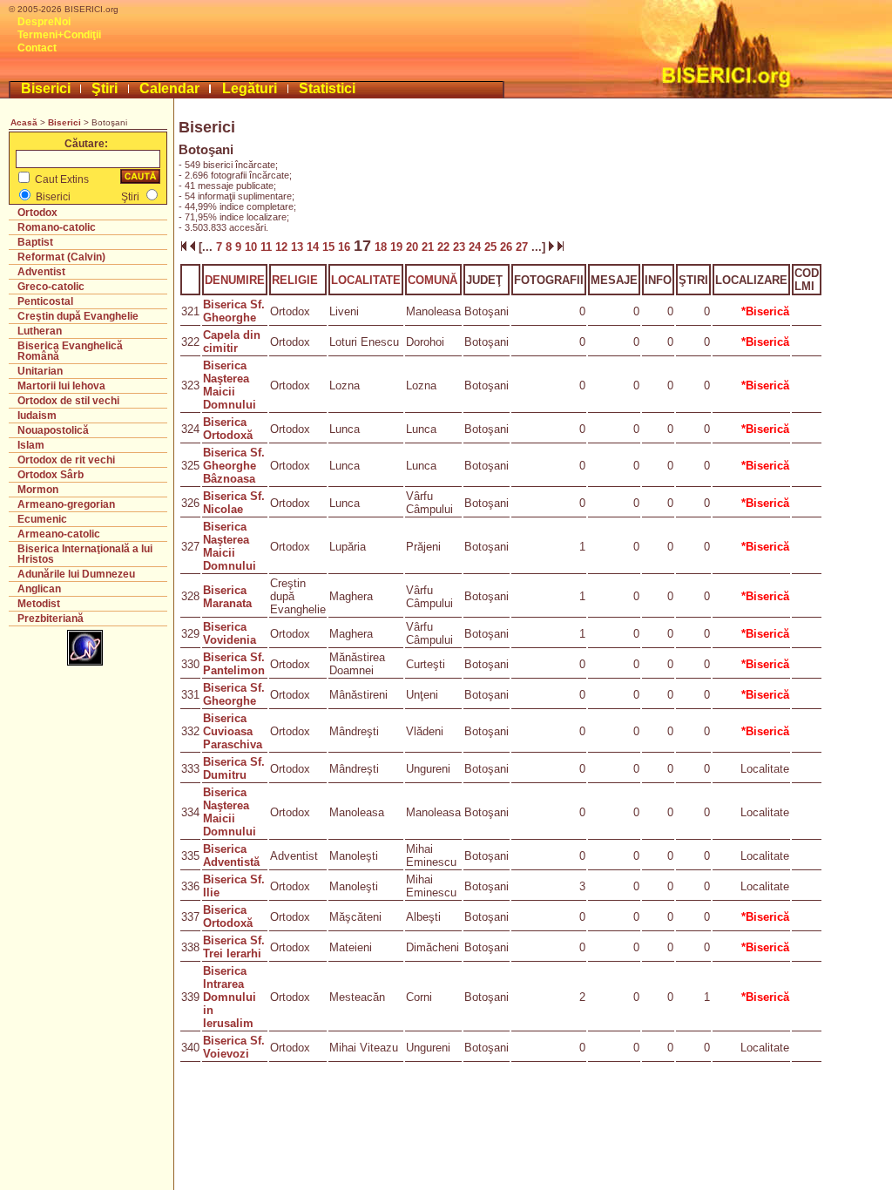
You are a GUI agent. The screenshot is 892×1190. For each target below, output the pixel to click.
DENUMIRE (235, 280)
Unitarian (40, 371)
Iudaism (37, 415)
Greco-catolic (50, 286)
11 (267, 247)
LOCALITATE (366, 280)
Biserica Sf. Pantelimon (234, 664)
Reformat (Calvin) (61, 257)
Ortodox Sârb (50, 475)
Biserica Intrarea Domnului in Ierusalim (229, 997)
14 (314, 247)
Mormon (37, 489)
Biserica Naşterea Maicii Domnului (229, 385)
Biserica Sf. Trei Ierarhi (234, 947)
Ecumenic (42, 519)
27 (523, 247)
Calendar (169, 88)
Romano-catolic (56, 227)
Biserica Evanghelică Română (70, 351)
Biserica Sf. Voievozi (234, 1047)
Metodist (38, 603)
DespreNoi (44, 22)
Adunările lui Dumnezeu (76, 574)
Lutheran (39, 331)
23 (461, 247)
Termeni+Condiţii (59, 35)
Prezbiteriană (50, 618)
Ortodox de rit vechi (66, 460)
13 (299, 247)
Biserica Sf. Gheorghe (234, 311)
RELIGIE (295, 280)
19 (398, 247)
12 (283, 247)
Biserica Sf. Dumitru (234, 768)
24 (476, 247)
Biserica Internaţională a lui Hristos (84, 554)
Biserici (46, 88)
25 (492, 247)
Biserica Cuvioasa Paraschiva (232, 731)
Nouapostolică (53, 430)
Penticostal (45, 301)
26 (508, 247)
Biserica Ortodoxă (228, 429)
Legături (249, 88)
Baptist (35, 242)
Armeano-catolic (58, 534)
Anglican (39, 589)
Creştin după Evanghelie (78, 316)
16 (346, 247)
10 (252, 247)
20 (414, 247)
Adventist (41, 272)
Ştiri (104, 88)
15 (330, 247)
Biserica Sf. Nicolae (234, 503)
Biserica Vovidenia (229, 633)
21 (429, 247)
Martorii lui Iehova (61, 386)
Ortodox (37, 212)
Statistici (327, 88)
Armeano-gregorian (66, 504)
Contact (37, 48)
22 (445, 247)
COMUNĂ (432, 280)
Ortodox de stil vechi (68, 401)
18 (380, 247)
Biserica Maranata (227, 597)
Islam (30, 445)
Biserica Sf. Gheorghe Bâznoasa (234, 465)
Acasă (23, 122)
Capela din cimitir (231, 341)
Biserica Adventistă (231, 855)
